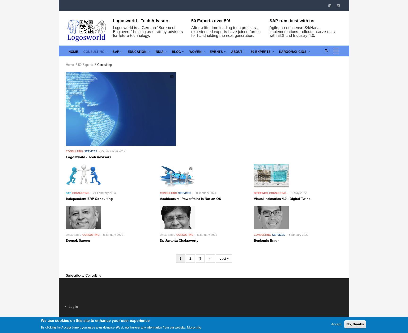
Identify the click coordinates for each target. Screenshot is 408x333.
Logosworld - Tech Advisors (141, 20)
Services (90, 151)
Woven (196, 52)
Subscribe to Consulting (83, 275)
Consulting (94, 52)
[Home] (86, 30)
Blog (177, 52)
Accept (336, 324)
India (160, 52)
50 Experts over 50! (210, 20)
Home (73, 52)
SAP (116, 52)
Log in (73, 306)
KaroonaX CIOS (293, 52)
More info (194, 327)
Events (217, 52)
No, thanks (355, 324)
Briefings (261, 193)
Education (138, 52)
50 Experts (261, 52)
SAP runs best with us (291, 20)
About (237, 52)
